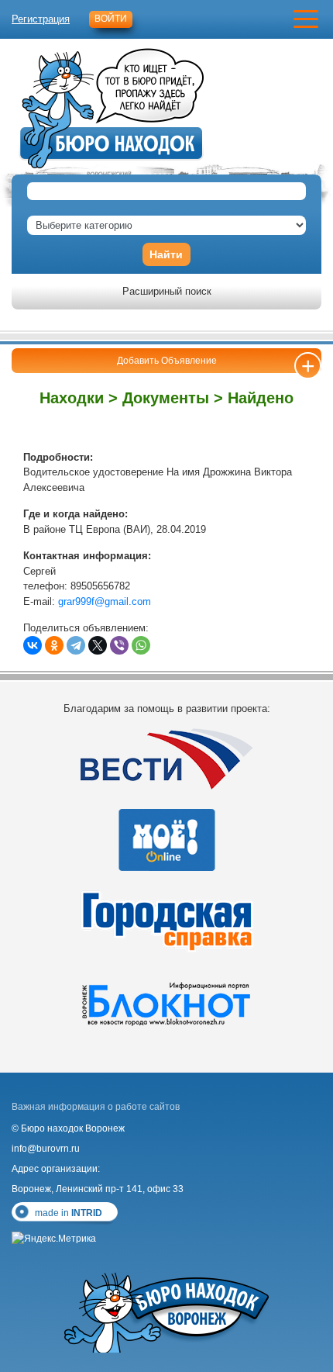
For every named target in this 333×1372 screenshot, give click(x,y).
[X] (97, 645)
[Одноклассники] (54, 645)
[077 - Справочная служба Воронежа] (166, 921)
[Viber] (119, 645)
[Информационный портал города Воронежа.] (166, 1003)
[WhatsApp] (141, 645)
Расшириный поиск (166, 291)
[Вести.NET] (166, 758)
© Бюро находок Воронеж (68, 1128)
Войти (110, 18)
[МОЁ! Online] (166, 840)
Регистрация (41, 19)
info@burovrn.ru (46, 1148)
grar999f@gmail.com (104, 601)
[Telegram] (76, 645)
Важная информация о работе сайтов (96, 1106)
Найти (166, 254)
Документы (165, 397)
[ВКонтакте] (32, 645)
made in (68, 1213)
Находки (71, 397)
